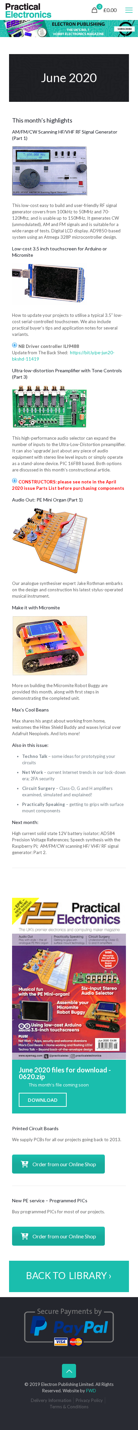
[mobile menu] (129, 10)
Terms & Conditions (69, 1406)
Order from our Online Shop (64, 1164)
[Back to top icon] (69, 1371)
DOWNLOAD (43, 1099)
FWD (91, 1390)
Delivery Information (51, 1400)
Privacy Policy (89, 1400)
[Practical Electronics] (28, 10)
